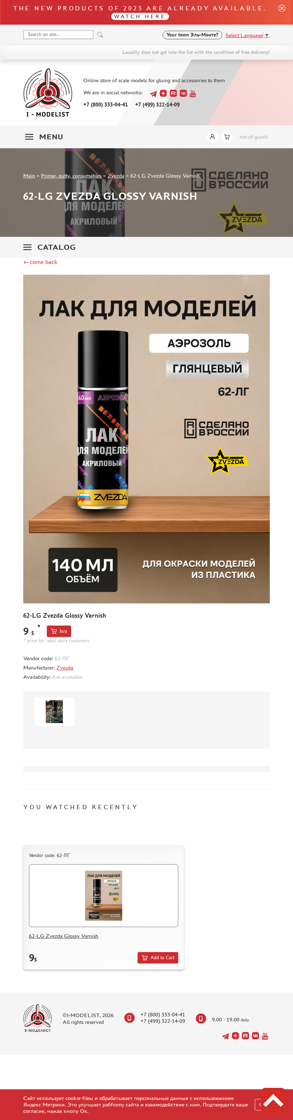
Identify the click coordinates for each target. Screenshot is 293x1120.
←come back (40, 261)
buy (63, 631)
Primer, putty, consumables (71, 176)
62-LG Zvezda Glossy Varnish (63, 936)
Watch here (140, 16)
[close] (279, 12)
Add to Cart (162, 957)
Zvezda (116, 176)
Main (29, 176)
